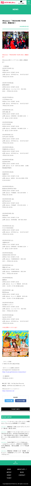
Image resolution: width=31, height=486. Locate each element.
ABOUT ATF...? (22, 469)
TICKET (9, 478)
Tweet (8, 400)
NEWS (9, 469)
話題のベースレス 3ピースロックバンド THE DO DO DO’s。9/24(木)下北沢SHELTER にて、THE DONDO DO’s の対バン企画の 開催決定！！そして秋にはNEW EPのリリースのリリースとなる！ (16, 435)
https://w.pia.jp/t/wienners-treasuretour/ (14, 372)
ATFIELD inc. (13, 483)
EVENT (9, 475)
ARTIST (9, 472)
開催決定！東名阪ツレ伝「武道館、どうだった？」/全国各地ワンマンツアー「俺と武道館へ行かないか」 (15, 452)
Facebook (20, 400)
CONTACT (22, 475)
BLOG (22, 472)
